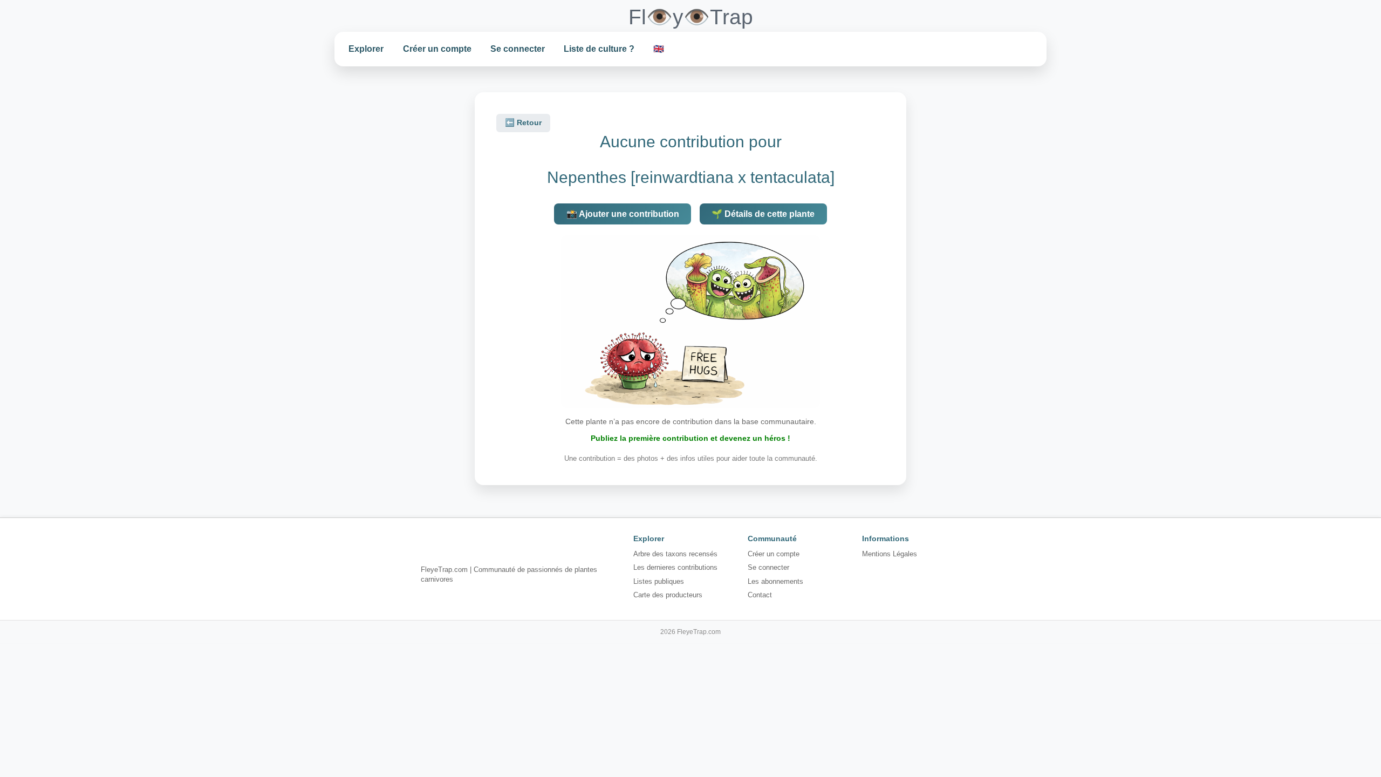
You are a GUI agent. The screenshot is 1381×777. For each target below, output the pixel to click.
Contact (760, 595)
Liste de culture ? (599, 48)
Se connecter (517, 48)
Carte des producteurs (667, 595)
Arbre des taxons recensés (675, 554)
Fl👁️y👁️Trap (690, 17)
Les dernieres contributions (675, 567)
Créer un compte (437, 48)
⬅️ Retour (523, 122)
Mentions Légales (889, 554)
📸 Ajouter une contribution (622, 214)
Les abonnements (775, 581)
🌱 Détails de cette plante (763, 214)
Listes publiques (658, 581)
